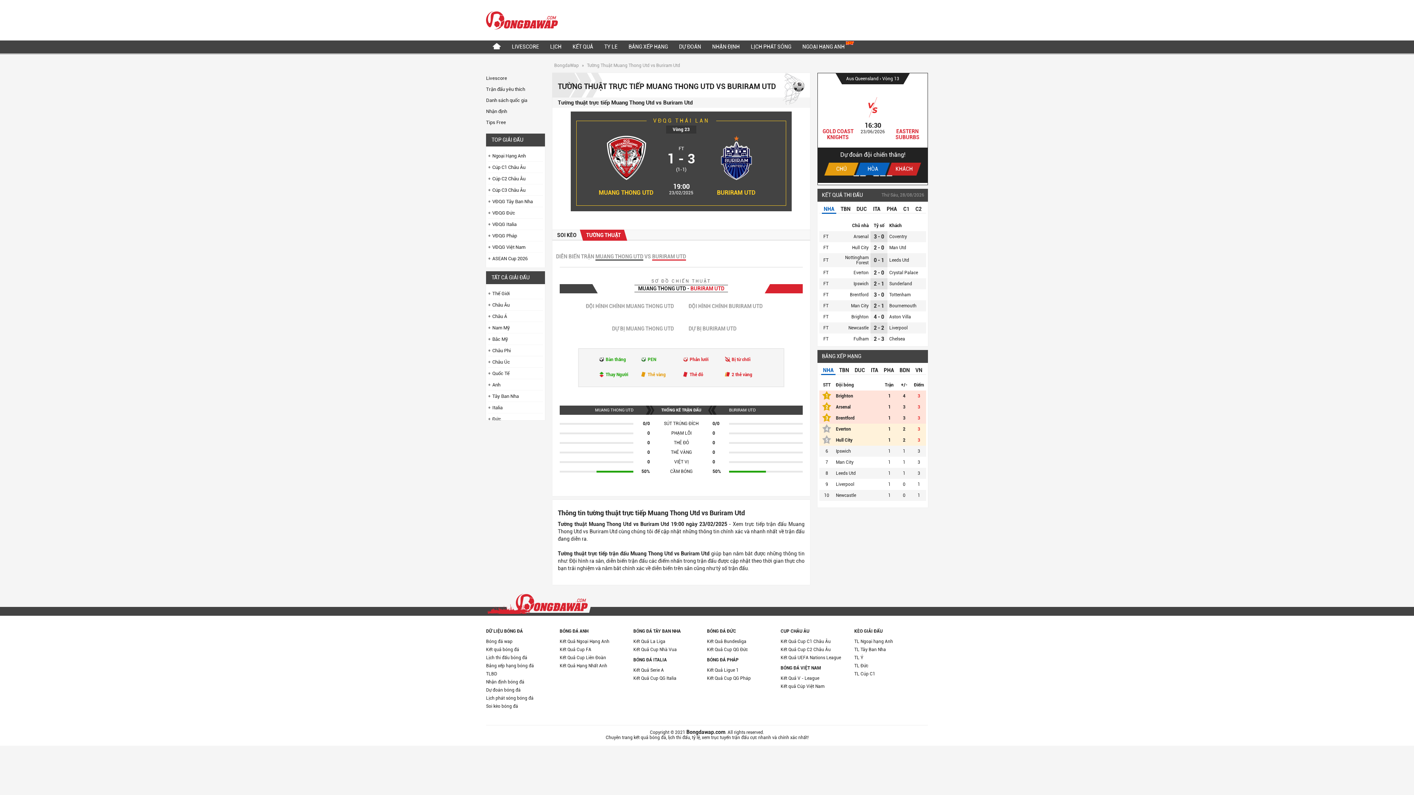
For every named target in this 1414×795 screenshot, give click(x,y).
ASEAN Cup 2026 (510, 258)
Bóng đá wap (499, 641)
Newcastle (858, 328)
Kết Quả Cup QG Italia (654, 678)
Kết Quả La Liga (649, 641)
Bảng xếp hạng (648, 47)
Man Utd (897, 247)
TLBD (491, 673)
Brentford (859, 294)
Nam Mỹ (501, 328)
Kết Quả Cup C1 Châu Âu (806, 641)
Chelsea (897, 339)
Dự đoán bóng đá (503, 690)
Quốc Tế (501, 373)
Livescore (525, 47)
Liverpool (898, 328)
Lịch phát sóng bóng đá (510, 698)
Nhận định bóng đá (505, 682)
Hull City (860, 247)
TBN (846, 209)
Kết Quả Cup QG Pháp (729, 678)
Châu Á (499, 316)
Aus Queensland (863, 78)
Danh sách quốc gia (506, 100)
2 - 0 (879, 248)
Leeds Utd (899, 260)
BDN (905, 370)
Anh (496, 385)
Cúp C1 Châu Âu (508, 167)
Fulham (861, 339)
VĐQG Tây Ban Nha (512, 201)
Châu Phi (501, 350)
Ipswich (861, 283)
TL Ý (858, 657)
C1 (906, 209)
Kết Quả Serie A (648, 670)
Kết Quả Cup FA (575, 649)
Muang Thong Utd (626, 192)
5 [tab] (883, 175)
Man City (860, 305)
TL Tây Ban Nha (870, 649)
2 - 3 (879, 339)
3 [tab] (869, 175)
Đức (496, 419)
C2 (918, 209)
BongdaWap (566, 65)
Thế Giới (501, 293)
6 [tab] (889, 175)
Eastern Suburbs (907, 134)
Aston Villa (900, 316)
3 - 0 (879, 237)
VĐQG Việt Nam (508, 247)
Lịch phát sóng (771, 47)
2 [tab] (863, 175)
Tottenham (900, 294)
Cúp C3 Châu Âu (508, 190)
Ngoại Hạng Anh (824, 47)
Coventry (898, 236)
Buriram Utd (736, 192)
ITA (876, 209)
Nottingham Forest (857, 260)
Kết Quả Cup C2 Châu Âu (806, 649)
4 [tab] (876, 175)
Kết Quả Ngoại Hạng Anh (584, 641)
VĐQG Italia (504, 224)
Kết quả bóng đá (502, 649)
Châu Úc (501, 362)
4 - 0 (879, 317)
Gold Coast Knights (838, 134)
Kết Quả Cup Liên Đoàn (583, 657)
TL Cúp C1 (864, 673)
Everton (861, 272)
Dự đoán (690, 47)
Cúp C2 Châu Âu (508, 178)
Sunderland (900, 283)
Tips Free (496, 122)
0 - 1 (879, 260)
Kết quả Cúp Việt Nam (802, 686)
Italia (497, 407)
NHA (829, 209)
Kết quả (583, 47)
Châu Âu (501, 305)
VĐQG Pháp (504, 236)
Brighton (860, 316)
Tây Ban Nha (505, 396)
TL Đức (861, 665)
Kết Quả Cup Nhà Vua (655, 649)
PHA (892, 209)
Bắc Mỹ (500, 339)
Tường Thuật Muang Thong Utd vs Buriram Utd (633, 65)
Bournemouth (903, 305)
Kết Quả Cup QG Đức (727, 649)
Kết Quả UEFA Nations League (811, 657)
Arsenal (861, 236)
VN (918, 370)
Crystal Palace (903, 272)
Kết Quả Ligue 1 (723, 670)
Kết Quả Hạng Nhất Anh (583, 665)
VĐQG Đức (503, 213)
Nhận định (726, 47)
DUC (862, 209)
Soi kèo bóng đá (502, 706)
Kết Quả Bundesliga (726, 641)
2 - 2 (879, 328)
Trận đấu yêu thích (505, 89)
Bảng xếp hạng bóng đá (510, 665)
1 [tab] (856, 175)
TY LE (611, 47)
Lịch (556, 47)
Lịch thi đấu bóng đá (506, 657)
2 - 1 (879, 284)
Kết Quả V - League (800, 678)
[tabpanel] (873, 128)
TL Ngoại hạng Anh (873, 641)
